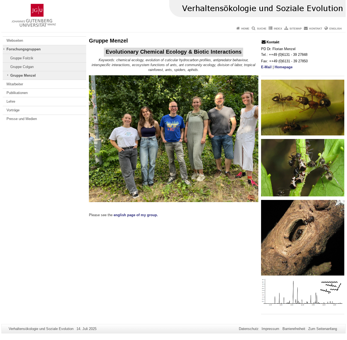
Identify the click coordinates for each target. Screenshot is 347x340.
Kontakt (315, 28)
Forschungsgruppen (24, 49)
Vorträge (13, 110)
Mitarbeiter (15, 84)
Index (278, 28)
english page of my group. (136, 215)
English (335, 28)
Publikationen (17, 93)
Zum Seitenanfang (322, 329)
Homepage (284, 67)
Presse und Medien (22, 119)
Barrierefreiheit (293, 329)
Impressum (270, 329)
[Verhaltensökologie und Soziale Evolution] (173, 12)
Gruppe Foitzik (21, 58)
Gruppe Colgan (22, 67)
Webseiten (15, 40)
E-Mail (266, 67)
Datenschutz (249, 329)
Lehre (11, 101)
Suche (261, 28)
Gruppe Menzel (23, 75)
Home (245, 28)
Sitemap (296, 28)
